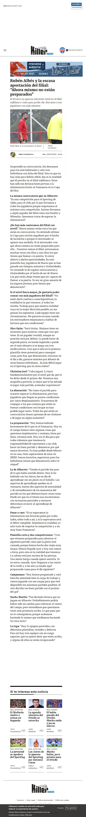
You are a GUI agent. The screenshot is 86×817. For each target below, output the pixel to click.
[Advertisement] (43, 27)
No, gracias (71, 808)
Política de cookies (62, 800)
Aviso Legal (31, 800)
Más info (28, 815)
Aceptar (60, 808)
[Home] (42, 50)
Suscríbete (76, 4)
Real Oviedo (33, 710)
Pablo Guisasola (26, 154)
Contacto (20, 800)
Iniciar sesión (77, 7)
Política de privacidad (45, 800)
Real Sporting (16, 710)
